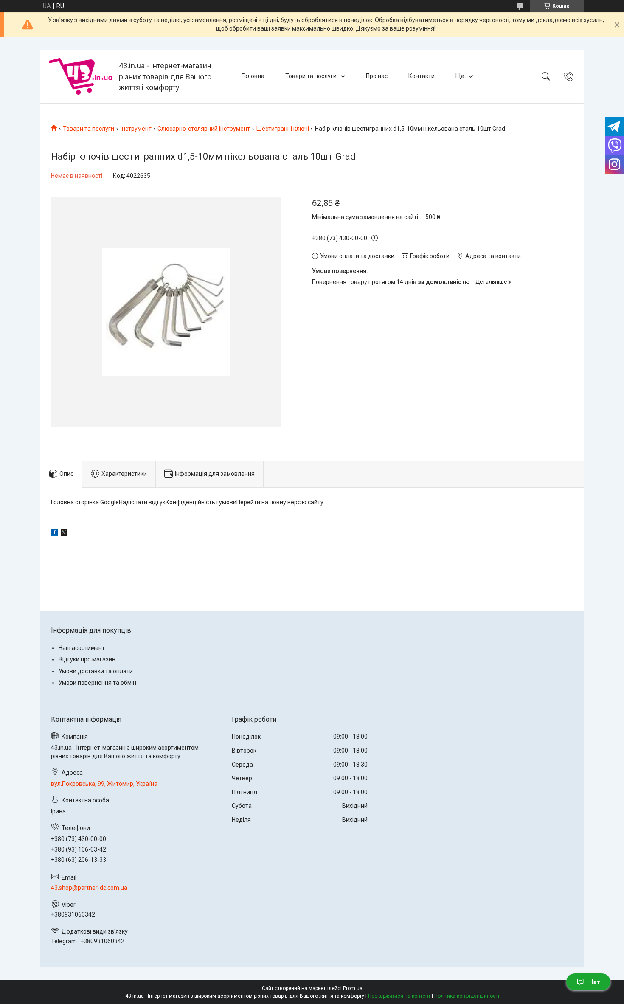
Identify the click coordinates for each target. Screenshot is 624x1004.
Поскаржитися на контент (399, 996)
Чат (594, 982)
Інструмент (136, 128)
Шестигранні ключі (282, 128)
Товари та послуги (311, 76)
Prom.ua (353, 988)
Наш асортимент (82, 647)
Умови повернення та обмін (97, 682)
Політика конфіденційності (466, 996)
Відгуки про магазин (87, 659)
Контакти (421, 76)
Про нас (377, 76)
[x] (64, 533)
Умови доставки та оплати (96, 671)
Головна (253, 76)
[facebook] (54, 533)
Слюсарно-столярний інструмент (203, 128)
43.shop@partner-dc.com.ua (89, 887)
